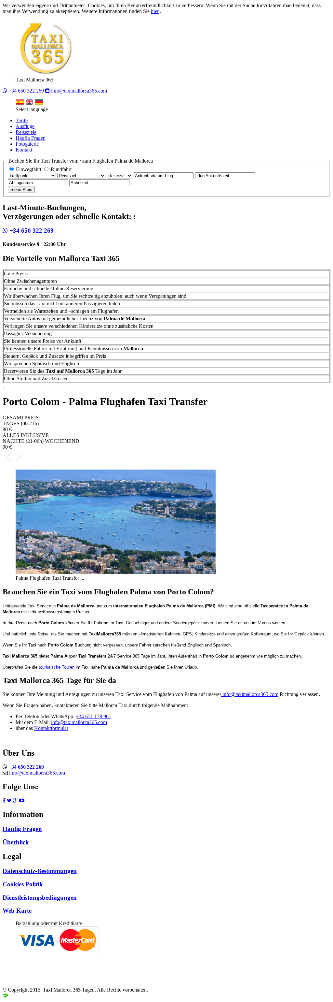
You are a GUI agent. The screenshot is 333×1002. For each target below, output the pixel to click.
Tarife (22, 120)
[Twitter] (9, 800)
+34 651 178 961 (93, 716)
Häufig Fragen (31, 138)
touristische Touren (56, 667)
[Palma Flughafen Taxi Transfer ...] (116, 572)
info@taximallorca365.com (78, 91)
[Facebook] (4, 800)
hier (155, 11)
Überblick (16, 842)
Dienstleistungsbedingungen (40, 897)
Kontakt (24, 149)
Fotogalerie (27, 144)
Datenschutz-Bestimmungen (40, 870)
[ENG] (29, 103)
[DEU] (39, 103)
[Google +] (15, 800)
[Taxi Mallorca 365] (45, 74)
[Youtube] (21, 800)
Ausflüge (25, 126)
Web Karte (17, 910)
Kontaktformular (51, 728)
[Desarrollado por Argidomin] (5, 996)
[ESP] (20, 103)
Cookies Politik (23, 884)
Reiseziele (26, 132)
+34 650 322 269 (25, 91)
